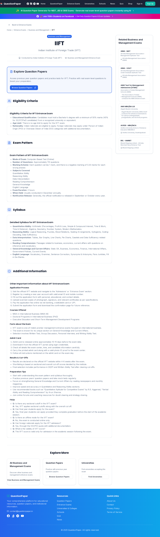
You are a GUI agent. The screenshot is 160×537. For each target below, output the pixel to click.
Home (43, 4)
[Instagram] (31, 4)
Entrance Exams (73, 4)
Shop (130, 4)
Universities (89, 4)
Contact (110, 504)
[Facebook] (28, 4)
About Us (111, 501)
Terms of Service (114, 512)
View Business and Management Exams (23, 480)
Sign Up (150, 4)
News (112, 4)
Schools (102, 4)
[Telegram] (34, 4)
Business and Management (39, 30)
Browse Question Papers (22, 88)
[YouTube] (38, 4)
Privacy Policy (113, 508)
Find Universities (95, 477)
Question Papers (64, 501)
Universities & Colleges (67, 508)
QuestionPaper (56, 4)
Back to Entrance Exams (22, 25)
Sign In (139, 4)
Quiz (121, 4)
